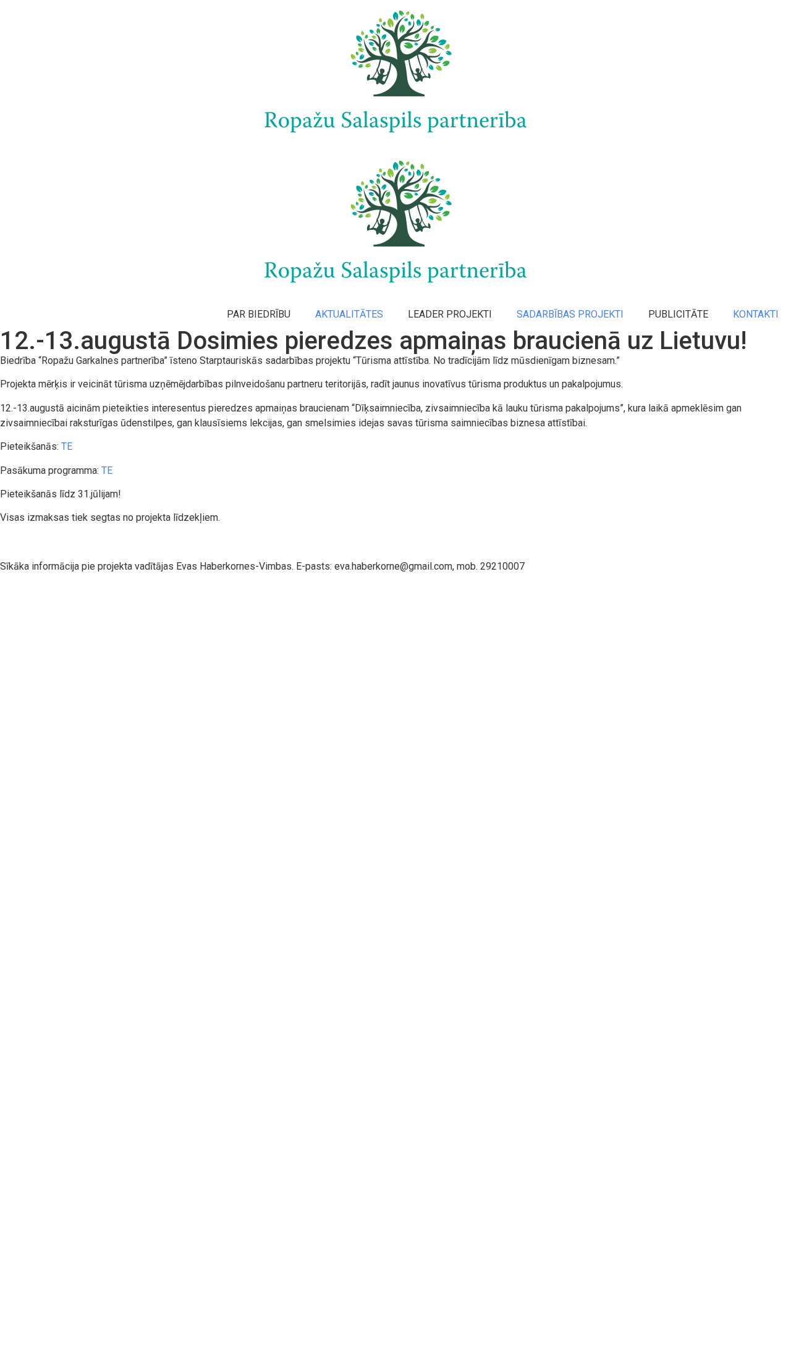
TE (66, 446)
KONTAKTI (756, 314)
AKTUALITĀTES (349, 314)
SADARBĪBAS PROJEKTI (570, 314)
